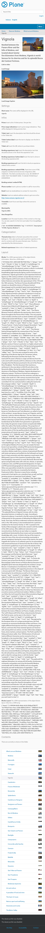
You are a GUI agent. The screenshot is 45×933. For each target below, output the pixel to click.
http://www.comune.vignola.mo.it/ (13, 198)
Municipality (6, 208)
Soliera (10, 817)
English (14, 20)
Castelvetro (11, 782)
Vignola (10, 778)
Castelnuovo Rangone (15, 800)
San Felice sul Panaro (15, 870)
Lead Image (5, 69)
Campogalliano (13, 809)
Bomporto (11, 826)
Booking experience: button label (21, 158)
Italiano (8, 20)
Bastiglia (11, 835)
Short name (18, 111)
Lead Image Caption (8, 101)
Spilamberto (12, 795)
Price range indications (21, 128)
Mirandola (11, 861)
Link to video (6, 64)
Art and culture (11, 888)
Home (3, 31)
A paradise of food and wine (15, 892)
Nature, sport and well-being (15, 901)
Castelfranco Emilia (14, 822)
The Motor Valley (11, 910)
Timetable (19, 203)
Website (21, 195)
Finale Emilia (12, 853)
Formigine (11, 764)
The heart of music (12, 897)
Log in (41, 16)
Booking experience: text (20, 151)
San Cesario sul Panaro (15, 831)
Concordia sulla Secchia (15, 844)
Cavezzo (10, 848)
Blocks (18, 258)
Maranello (11, 760)
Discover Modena (14, 31)
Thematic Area (21, 240)
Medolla (10, 857)
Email (19, 191)
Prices (16, 122)
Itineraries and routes (13, 906)
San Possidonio (13, 875)
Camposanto (12, 839)
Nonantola (11, 791)
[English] (13, 4)
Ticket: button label (21, 141)
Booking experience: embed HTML (21, 174)
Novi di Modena (13, 813)
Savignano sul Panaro (15, 804)
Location (21, 221)
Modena (10, 756)
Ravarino (11, 866)
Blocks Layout (21, 702)
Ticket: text (21, 134)
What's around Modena (31, 31)
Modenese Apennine (14, 884)
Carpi (9, 769)
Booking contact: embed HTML (12, 182)
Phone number (21, 186)
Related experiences (19, 247)
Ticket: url (18, 146)
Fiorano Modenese (14, 786)
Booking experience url (21, 164)
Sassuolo (11, 773)
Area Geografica (7, 214)
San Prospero (12, 879)
